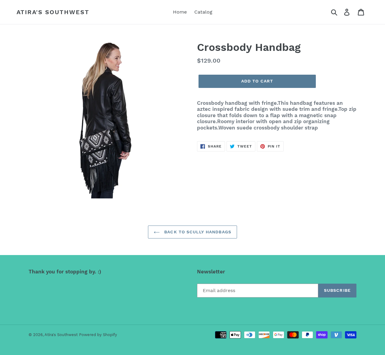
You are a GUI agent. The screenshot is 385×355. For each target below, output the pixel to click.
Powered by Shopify (98, 334)
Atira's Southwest (53, 12)
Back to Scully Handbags (197, 231)
